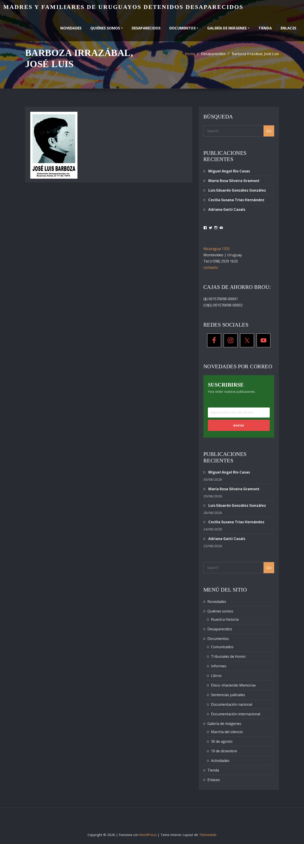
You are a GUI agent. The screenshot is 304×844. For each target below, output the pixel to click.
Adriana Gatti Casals (226, 209)
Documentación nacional (231, 704)
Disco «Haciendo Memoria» (233, 685)
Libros (216, 675)
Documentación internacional (235, 714)
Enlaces (288, 28)
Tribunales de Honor (228, 656)
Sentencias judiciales (228, 694)
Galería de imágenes (227, 28)
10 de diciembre (224, 751)
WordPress (148, 834)
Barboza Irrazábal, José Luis (255, 53)
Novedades (71, 28)
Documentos (183, 28)
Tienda (265, 28)
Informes (218, 666)
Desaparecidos (146, 28)
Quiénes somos (105, 28)
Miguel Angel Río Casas (229, 171)
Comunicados (222, 646)
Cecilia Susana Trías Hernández (236, 199)
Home (190, 53)
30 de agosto (222, 741)
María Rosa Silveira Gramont (233, 180)
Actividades (220, 760)
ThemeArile (208, 834)
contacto (210, 267)
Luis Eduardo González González (237, 190)
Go (268, 130)
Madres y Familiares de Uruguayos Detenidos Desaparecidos (123, 7)
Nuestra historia (225, 619)
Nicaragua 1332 (216, 248)
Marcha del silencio (227, 731)
